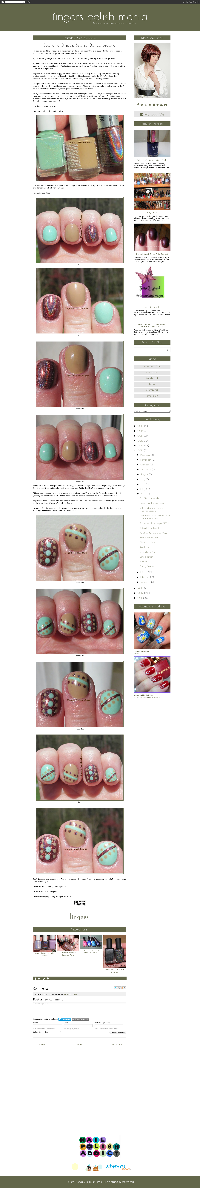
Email (66, 1023)
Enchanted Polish (152, 366)
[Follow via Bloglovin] (157, 105)
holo (152, 383)
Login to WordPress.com (80, 1019)
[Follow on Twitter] (142, 105)
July (143, 479)
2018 (141, 430)
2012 (141, 593)
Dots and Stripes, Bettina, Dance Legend (152, 509)
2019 (141, 426)
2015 (141, 445)
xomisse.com (128, 1182)
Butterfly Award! (152, 307)
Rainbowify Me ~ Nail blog (143, 695)
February (145, 577)
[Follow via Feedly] (154, 105)
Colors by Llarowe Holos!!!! (153, 503)
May (143, 489)
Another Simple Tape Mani (153, 532)
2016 (141, 440)
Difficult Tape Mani (149, 528)
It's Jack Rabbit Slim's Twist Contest (152, 254)
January (145, 582)
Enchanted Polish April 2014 (154, 523)
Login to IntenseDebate (64, 1019)
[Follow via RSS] (161, 105)
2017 (141, 435)
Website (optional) (102, 1023)
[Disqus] (79, 1088)
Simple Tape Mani (149, 537)
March (144, 572)
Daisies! (136, 653)
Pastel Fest (144, 547)
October (145, 464)
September (146, 469)
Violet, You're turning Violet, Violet (152, 160)
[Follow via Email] (166, 105)
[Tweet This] (39, 978)
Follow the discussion (123, 987)
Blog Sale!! (152, 213)
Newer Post (41, 1045)
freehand (152, 378)
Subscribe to (38, 1032)
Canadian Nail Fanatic (141, 651)
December (145, 454)
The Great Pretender (150, 498)
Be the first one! (70, 994)
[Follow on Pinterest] (146, 105)
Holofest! (144, 561)
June (143, 484)
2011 (140, 597)
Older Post (117, 1045)
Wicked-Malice (147, 542)
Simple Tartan (146, 556)
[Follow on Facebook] (138, 105)
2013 (141, 588)
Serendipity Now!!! (149, 551)
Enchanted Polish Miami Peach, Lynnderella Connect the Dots (152, 325)
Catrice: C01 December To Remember (148, 697)
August (144, 474)
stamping (152, 389)
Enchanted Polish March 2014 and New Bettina (155, 517)
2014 (141, 450)
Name (35, 1023)
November (146, 459)
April (143, 494)
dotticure (152, 372)
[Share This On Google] (48, 978)
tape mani (152, 395)
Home (80, 1045)
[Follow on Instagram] (150, 105)
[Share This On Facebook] (35, 978)
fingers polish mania (100, 16)
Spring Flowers (147, 566)
